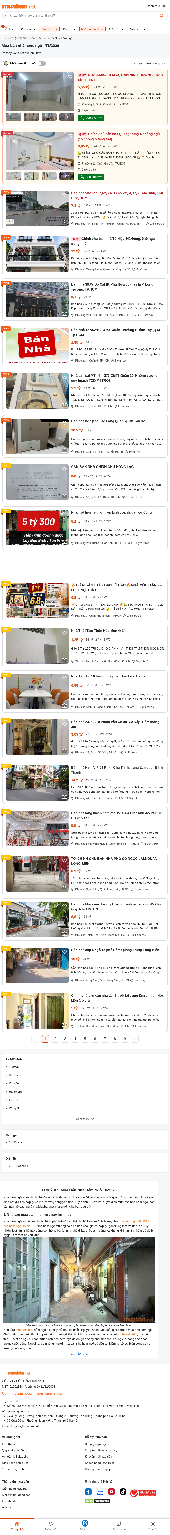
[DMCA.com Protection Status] (97, 1502)
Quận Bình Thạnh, (102, 798)
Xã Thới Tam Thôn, (87, 661)
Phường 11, (89, 163)
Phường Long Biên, (87, 980)
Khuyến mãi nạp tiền (98, 1456)
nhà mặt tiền (128, 1334)
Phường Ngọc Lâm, (87, 889)
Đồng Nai (15, 1108)
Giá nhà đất (9, 1501)
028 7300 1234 (19, 1394)
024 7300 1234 (49, 1394)
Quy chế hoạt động (14, 1450)
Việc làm (7, 1507)
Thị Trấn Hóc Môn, (86, 1026)
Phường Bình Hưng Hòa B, (91, 843)
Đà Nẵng (15, 1083)
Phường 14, (82, 752)
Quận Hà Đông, (112, 269)
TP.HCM (123, 104)
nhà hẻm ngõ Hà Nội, (18, 1226)
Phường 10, (82, 497)
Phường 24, (82, 798)
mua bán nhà (24, 1330)
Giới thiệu (8, 1444)
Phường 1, (88, 104)
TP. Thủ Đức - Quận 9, (112, 315)
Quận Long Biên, (110, 889)
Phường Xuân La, (86, 451)
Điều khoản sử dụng (15, 1462)
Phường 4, (81, 360)
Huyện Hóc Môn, (110, 661)
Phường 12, (82, 406)
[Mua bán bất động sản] (19, 6)
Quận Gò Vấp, (105, 163)
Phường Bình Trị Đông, (89, 706)
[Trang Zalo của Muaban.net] (100, 1492)
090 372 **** (94, 118)
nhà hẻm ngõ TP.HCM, (134, 1221)
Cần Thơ (15, 1100)
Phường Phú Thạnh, (87, 543)
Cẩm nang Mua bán (15, 1488)
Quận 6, (94, 360)
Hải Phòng (16, 1091)
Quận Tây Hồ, (106, 451)
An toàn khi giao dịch (15, 1456)
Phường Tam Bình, (86, 223)
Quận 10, (96, 406)
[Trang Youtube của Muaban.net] (111, 1492)
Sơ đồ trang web (13, 1469)
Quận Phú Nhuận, (106, 104)
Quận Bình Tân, (113, 706)
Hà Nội (127, 269)
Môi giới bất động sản (16, 1494)
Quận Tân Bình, (100, 497)
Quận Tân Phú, (110, 543)
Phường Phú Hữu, (86, 315)
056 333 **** (94, 177)
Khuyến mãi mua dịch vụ (101, 1450)
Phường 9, (81, 615)
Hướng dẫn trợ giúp (98, 1469)
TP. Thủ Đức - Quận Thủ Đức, (117, 223)
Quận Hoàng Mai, (110, 934)
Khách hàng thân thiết (99, 1462)
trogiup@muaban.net (25, 1426)
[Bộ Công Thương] (143, 1497)
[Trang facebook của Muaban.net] (88, 1492)
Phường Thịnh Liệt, (87, 934)
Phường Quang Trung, (88, 269)
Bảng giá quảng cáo (98, 1444)
